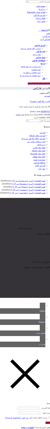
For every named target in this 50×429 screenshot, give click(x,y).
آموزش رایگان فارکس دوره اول (30, 48)
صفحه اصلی (40, 6)
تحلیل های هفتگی (38, 157)
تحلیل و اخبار (40, 18)
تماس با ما (41, 21)
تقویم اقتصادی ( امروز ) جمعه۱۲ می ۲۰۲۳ (29, 187)
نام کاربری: (45, 408)
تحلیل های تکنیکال (38, 151)
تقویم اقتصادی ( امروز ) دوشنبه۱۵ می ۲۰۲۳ (28, 184)
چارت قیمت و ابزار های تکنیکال (31, 67)
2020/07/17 (45, 112)
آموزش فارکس (39, 15)
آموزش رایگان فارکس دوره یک (33, 139)
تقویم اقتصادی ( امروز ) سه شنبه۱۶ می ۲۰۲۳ (27, 181)
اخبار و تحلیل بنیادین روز (36, 142)
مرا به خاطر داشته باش (38, 418)
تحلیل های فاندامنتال (37, 154)
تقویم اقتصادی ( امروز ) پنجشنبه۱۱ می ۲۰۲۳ (28, 190)
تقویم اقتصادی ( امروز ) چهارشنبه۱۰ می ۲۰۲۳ (27, 193)
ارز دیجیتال (41, 145)
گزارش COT (40, 166)
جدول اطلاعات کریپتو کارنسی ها (30, 76)
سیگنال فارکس (39, 163)
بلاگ (43, 79)
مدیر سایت (20, 115)
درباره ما (42, 9)
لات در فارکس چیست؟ (40, 101)
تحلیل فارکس (40, 58)
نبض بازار (41, 169)
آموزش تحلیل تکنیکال (37, 136)
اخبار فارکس (40, 51)
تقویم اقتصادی (36, 70)
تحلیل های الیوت (39, 148)
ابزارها (43, 64)
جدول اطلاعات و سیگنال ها (32, 73)
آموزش (47, 96)
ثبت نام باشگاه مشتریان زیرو (39, 83)
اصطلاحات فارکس (38, 61)
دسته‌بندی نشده (39, 160)
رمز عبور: (46, 413)
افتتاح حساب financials (36, 12)
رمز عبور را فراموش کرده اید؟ (17, 418)
